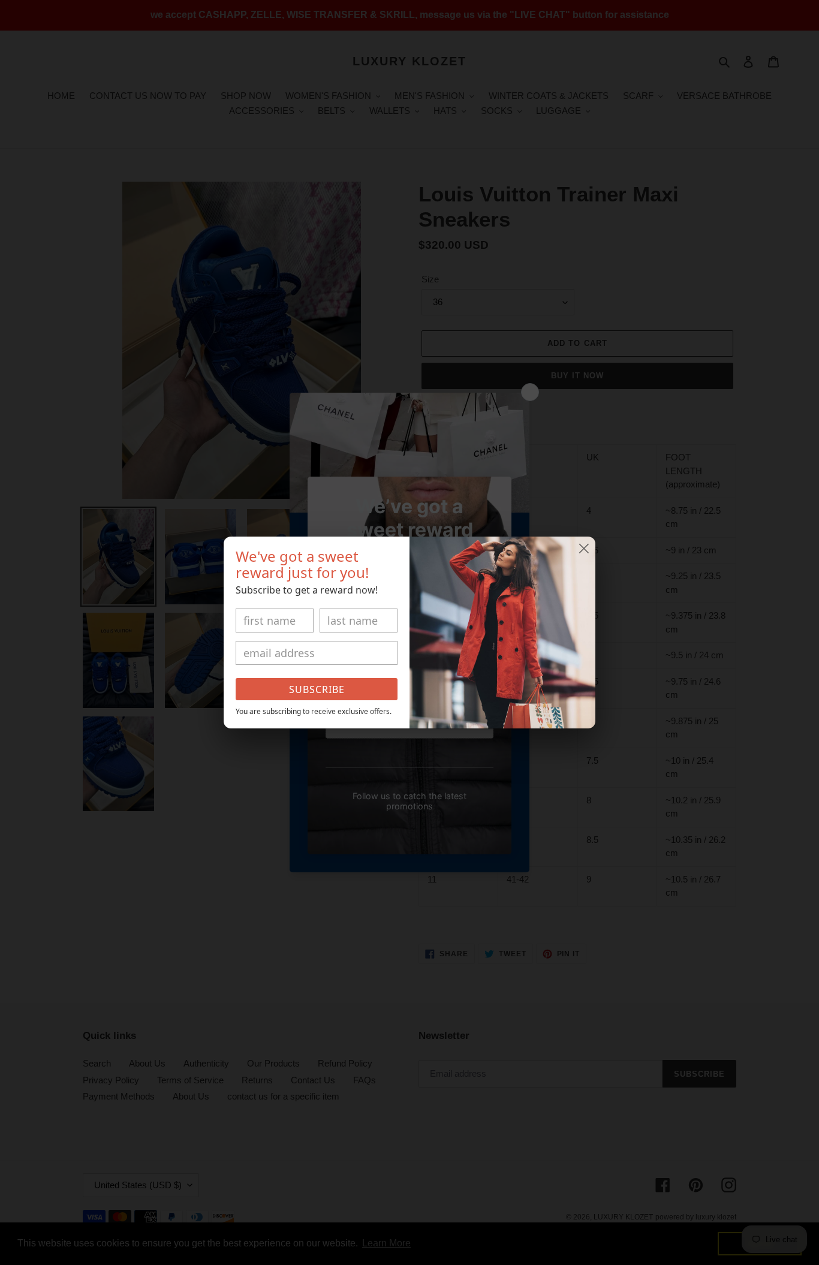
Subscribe (317, 689)
